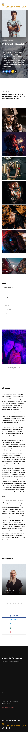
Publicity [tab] (7, 305)
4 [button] (10, 603)
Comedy (12, 369)
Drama (16, 369)
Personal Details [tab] (9, 301)
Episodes (4, 695)
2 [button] (7, 603)
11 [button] (21, 603)
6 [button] (13, 603)
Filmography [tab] (8, 297)
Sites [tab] (6, 313)
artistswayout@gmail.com (8, 707)
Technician (10, 40)
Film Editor (4, 40)
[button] (3, 378)
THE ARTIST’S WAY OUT (14, 367)
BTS (3, 692)
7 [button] (15, 603)
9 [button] (18, 603)
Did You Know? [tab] (8, 309)
